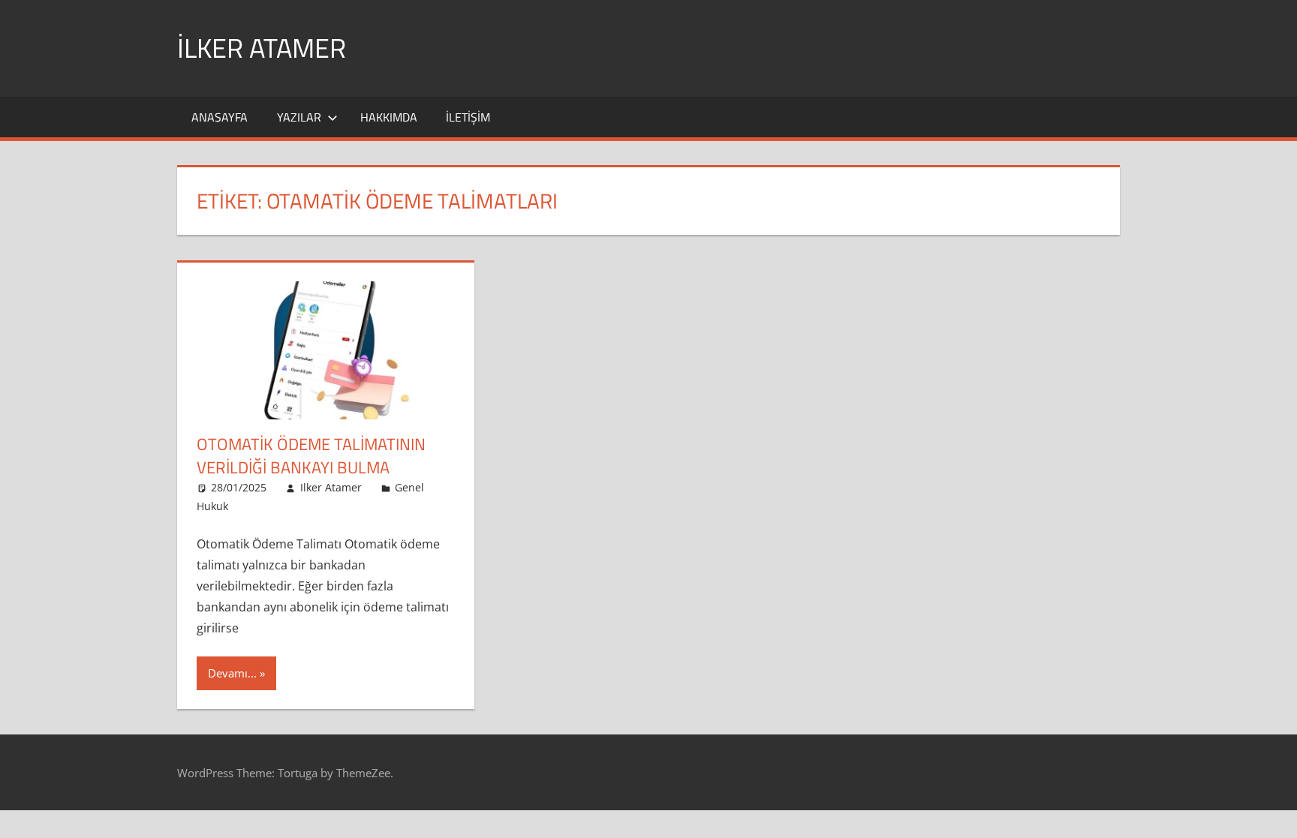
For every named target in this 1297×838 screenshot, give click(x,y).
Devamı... (232, 672)
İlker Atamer (261, 47)
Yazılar (299, 117)
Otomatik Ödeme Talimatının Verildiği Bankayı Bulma (311, 455)
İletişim (468, 117)
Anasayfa (219, 117)
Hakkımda (388, 117)
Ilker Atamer (331, 487)
